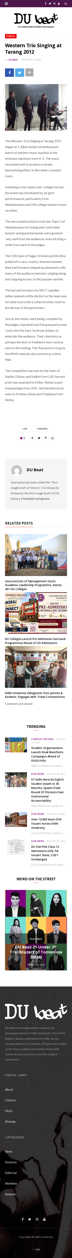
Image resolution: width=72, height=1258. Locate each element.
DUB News (37, 773)
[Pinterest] (46, 438)
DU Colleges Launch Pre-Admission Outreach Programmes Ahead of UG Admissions (35, 641)
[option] (36, 930)
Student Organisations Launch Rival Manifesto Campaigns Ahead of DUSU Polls (47, 754)
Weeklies (11, 1183)
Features (36, 939)
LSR (25, 428)
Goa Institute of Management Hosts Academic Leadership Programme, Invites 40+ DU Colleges (33, 585)
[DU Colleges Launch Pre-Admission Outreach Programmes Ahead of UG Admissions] (36, 613)
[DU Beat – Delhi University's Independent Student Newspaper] (36, 20)
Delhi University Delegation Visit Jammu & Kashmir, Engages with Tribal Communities (35, 695)
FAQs (8, 1111)
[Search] (66, 3)
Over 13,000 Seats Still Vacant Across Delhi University (46, 823)
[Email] (53, 438)
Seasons (10, 1194)
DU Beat (13, 59)
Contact (10, 1100)
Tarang (42, 428)
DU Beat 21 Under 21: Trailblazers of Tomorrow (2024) (36, 952)
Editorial (11, 1173)
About (9, 1089)
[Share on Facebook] (9, 72)
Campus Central (42, 739)
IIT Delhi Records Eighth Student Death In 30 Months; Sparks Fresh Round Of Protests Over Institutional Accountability (47, 790)
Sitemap (10, 1121)
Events (10, 36)
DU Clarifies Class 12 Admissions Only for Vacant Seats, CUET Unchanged (45, 853)
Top (37, 1249)
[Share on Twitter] (19, 72)
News (8, 1151)
